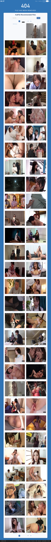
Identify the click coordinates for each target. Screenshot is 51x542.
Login (44, 1)
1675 (28, 21)
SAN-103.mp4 (36, 516)
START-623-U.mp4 (15, 209)
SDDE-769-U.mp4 (36, 158)
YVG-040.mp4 (36, 533)
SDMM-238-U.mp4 (36, 175)
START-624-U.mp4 (15, 192)
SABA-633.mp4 (15, 465)
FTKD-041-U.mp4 (15, 260)
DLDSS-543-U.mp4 (15, 311)
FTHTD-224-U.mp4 (36, 277)
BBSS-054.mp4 (15, 124)
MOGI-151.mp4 (15, 482)
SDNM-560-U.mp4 (15, 141)
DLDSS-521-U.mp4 (15, 243)
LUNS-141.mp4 (36, 499)
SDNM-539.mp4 (15, 499)
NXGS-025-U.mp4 (36, 260)
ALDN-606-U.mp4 (15, 294)
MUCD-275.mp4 (36, 482)
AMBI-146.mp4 (15, 533)
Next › (31, 21)
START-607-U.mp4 (36, 226)
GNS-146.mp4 (15, 516)
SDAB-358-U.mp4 (36, 141)
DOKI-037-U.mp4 (15, 277)
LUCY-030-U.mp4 (36, 311)
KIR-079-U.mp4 (15, 328)
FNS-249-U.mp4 (36, 124)
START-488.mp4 (36, 465)
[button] (50, 1)
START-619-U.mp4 (36, 209)
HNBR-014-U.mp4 (36, 328)
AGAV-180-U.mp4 (36, 294)
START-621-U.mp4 (15, 158)
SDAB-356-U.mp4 (36, 192)
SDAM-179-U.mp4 (15, 175)
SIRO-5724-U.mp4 (15, 226)
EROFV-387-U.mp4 (36, 243)
